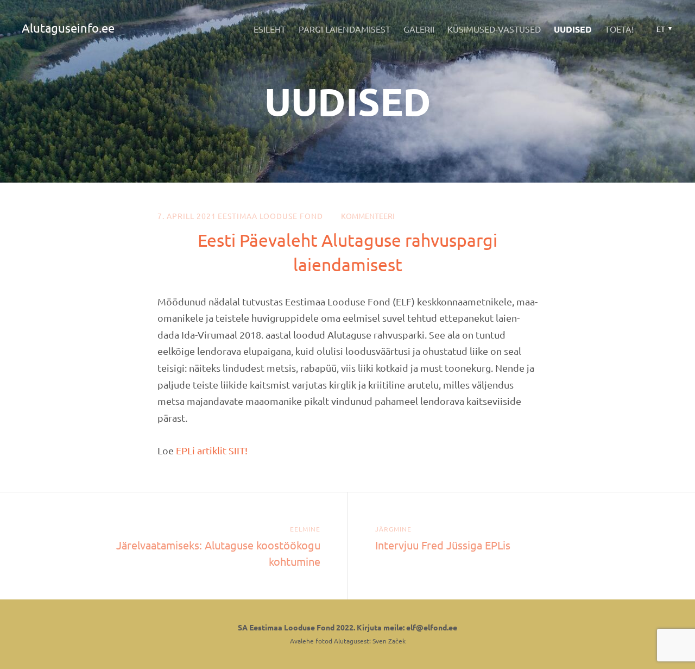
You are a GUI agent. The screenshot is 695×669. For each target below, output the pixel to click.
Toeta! (619, 28)
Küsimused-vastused (494, 28)
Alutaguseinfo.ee (68, 28)
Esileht (270, 28)
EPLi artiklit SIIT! (212, 450)
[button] (662, 29)
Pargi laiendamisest (344, 28)
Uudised (573, 29)
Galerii (418, 28)
